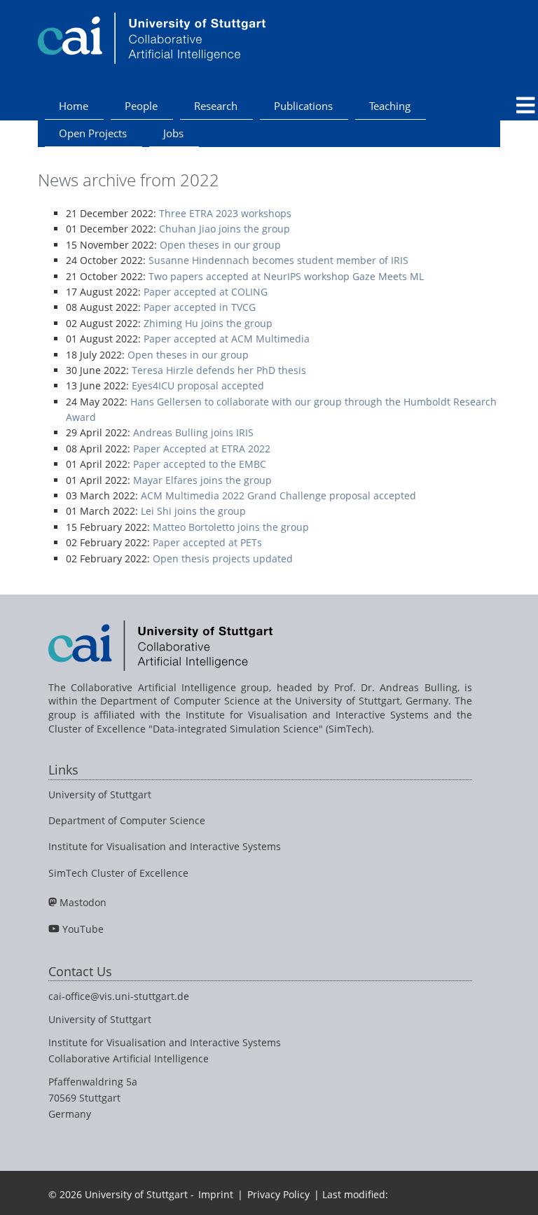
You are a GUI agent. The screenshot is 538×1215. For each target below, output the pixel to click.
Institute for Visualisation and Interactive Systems (164, 846)
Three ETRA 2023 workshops (225, 213)
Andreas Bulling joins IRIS (193, 432)
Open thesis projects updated (223, 558)
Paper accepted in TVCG (200, 307)
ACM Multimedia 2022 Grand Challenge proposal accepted (278, 495)
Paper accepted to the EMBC (199, 464)
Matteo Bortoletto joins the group (231, 527)
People (141, 106)
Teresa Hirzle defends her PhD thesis (219, 370)
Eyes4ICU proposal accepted (198, 385)
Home (73, 106)
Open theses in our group (220, 244)
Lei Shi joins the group (193, 511)
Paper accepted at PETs (207, 542)
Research (215, 106)
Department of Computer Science (126, 820)
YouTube (83, 929)
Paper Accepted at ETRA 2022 (201, 448)
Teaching (390, 106)
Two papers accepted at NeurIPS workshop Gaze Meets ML (286, 276)
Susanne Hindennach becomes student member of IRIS (278, 260)
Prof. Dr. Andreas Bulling (395, 687)
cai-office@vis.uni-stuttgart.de (118, 996)
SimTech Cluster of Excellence (118, 873)
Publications (303, 106)
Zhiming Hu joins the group (208, 323)
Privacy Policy (278, 1194)
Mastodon (83, 902)
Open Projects (93, 133)
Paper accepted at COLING (206, 291)
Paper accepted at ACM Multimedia (227, 338)
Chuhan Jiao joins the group (224, 228)
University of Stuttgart (99, 794)
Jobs (173, 133)
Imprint (215, 1194)
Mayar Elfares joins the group (202, 480)
